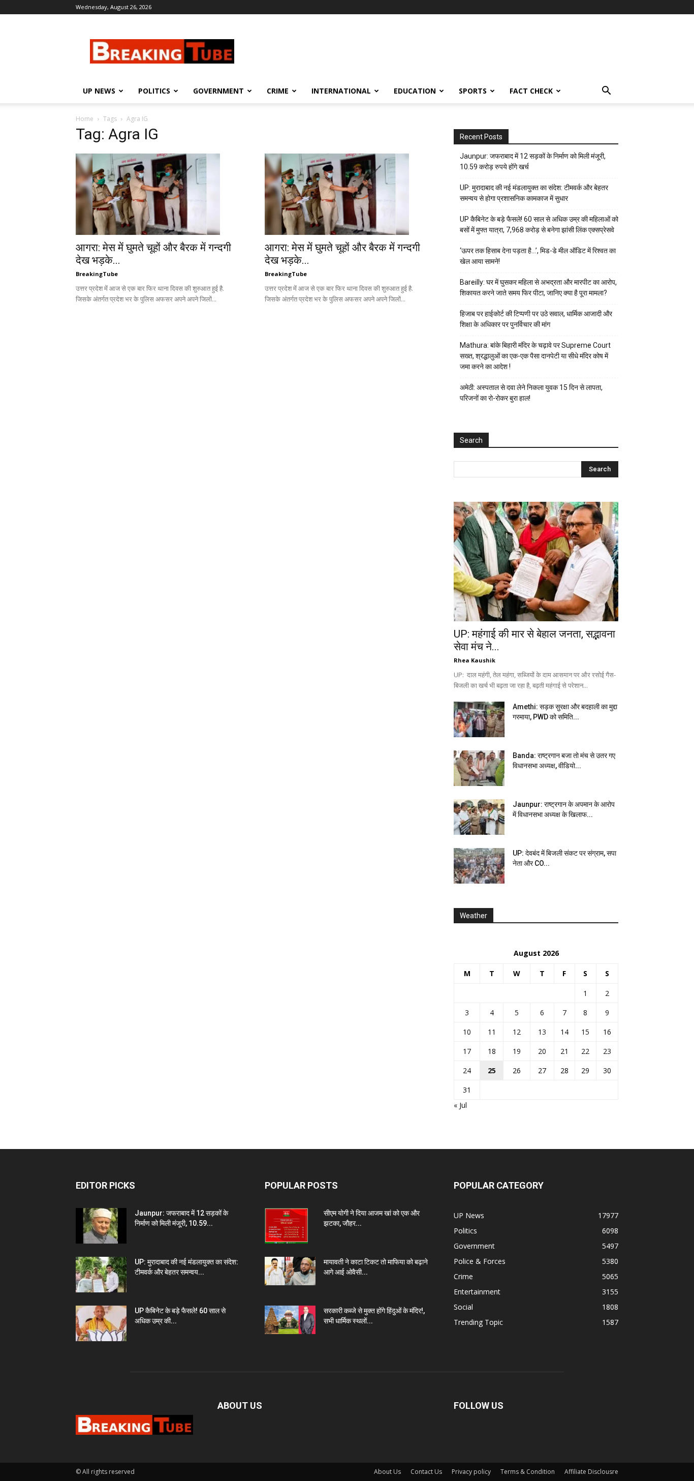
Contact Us (426, 1471)
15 (585, 1032)
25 (492, 1070)
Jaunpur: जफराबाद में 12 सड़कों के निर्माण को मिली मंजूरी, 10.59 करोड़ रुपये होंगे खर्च (533, 161)
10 (467, 1032)
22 (585, 1051)
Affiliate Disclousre (591, 1471)
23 (607, 1051)
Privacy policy (471, 1471)
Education (415, 91)
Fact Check (531, 91)
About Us (387, 1471)
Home (84, 118)
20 (542, 1051)
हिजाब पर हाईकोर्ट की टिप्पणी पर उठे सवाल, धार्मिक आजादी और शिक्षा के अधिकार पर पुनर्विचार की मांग (536, 319)
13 (542, 1032)
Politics (154, 91)
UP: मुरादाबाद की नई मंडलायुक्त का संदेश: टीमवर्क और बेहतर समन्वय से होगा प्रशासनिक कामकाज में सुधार (534, 193)
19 (517, 1051)
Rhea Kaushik (474, 660)
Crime (278, 91)
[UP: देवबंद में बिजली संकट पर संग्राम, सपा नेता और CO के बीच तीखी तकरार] (479, 866)
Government (218, 91)
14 (564, 1032)
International (341, 91)
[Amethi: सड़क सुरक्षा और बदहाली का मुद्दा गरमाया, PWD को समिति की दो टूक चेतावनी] (479, 719)
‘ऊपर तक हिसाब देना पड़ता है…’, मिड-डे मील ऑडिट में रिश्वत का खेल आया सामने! (538, 256)
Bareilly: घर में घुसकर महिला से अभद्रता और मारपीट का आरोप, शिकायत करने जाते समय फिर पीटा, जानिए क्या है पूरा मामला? (538, 287)
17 (467, 1051)
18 (492, 1051)
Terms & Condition (527, 1471)
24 (467, 1070)
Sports (473, 91)
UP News (99, 91)
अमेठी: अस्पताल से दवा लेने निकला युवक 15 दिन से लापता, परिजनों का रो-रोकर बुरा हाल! (531, 392)
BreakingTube (97, 274)
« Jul (460, 1105)
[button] (606, 92)
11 (492, 1032)
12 (517, 1032)
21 (564, 1051)
